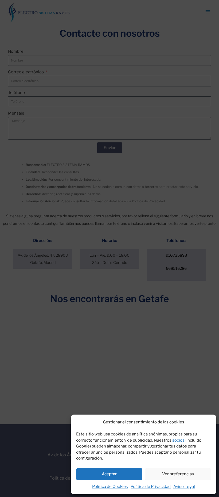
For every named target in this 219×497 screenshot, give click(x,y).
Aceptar (109, 474)
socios (178, 440)
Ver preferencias (178, 474)
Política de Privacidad (151, 486)
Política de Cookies (110, 486)
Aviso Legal (184, 486)
